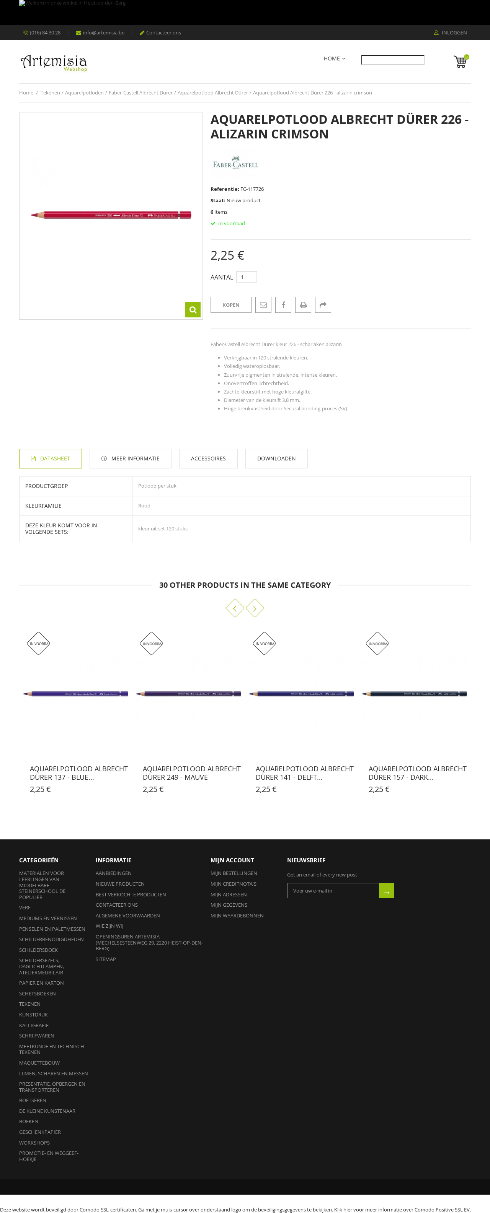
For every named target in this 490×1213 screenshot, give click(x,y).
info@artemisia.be (103, 32)
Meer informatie (135, 458)
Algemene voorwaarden (128, 915)
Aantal (222, 277)
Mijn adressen (229, 894)
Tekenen (30, 1003)
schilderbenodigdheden (51, 939)
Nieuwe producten (120, 883)
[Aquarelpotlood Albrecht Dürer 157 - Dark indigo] (414, 694)
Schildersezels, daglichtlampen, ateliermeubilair (41, 966)
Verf (25, 907)
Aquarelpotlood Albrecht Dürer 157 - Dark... (418, 773)
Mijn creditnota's (233, 883)
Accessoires (208, 458)
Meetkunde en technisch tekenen (51, 1049)
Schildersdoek (38, 949)
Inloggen (454, 33)
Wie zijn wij (109, 925)
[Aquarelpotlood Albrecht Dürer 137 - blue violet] (75, 694)
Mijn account (232, 860)
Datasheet (55, 458)
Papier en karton (41, 982)
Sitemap (106, 959)
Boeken (28, 1121)
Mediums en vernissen (48, 918)
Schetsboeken (37, 993)
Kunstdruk (33, 1014)
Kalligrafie (34, 1025)
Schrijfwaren (36, 1035)
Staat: (218, 200)
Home (332, 58)
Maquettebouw (39, 1062)
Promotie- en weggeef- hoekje (48, 1156)
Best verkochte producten (131, 894)
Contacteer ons (163, 32)
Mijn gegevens (229, 904)
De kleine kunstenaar (47, 1110)
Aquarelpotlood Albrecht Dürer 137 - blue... (79, 773)
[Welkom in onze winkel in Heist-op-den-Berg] (243, 12)
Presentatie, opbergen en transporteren (52, 1086)
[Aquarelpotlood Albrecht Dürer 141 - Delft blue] (301, 694)
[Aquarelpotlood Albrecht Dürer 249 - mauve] (188, 694)
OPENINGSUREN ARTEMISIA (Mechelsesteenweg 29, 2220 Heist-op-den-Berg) (149, 942)
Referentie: (225, 188)
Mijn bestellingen (234, 873)
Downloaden (276, 458)
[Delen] (323, 305)
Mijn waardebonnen (237, 915)
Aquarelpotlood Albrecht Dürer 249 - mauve (192, 773)
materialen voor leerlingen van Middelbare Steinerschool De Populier (42, 885)
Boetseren (32, 1100)
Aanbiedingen (114, 873)
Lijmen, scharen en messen (53, 1073)
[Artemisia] (53, 61)
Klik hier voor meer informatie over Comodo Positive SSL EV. (402, 1209)
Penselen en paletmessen (52, 928)
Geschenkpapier (40, 1131)
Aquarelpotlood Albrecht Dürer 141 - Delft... (305, 773)
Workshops (34, 1142)
